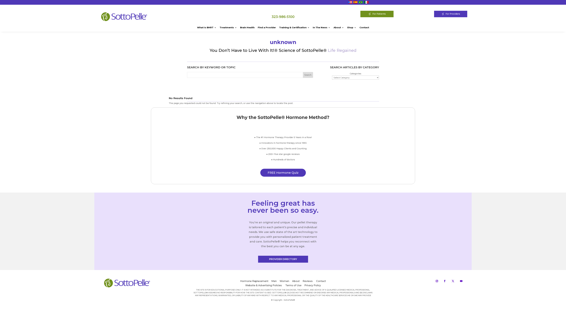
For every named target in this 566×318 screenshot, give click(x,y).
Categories (355, 73)
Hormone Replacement (254, 281)
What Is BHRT (205, 27)
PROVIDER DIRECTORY (283, 259)
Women (284, 281)
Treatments (227, 27)
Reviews (308, 281)
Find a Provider (267, 27)
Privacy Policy (312, 285)
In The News (320, 27)
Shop (350, 27)
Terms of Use (293, 285)
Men (274, 281)
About (337, 27)
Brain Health (247, 27)
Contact (364, 27)
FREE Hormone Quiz (283, 172)
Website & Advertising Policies (263, 285)
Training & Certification (293, 27)
